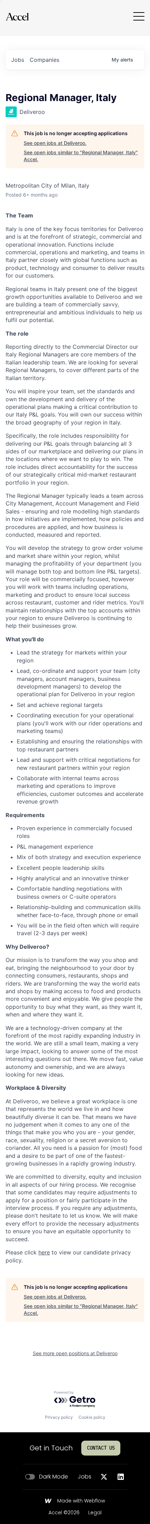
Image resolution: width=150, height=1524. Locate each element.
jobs (17, 59)
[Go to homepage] (17, 16)
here (44, 1252)
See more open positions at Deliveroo (75, 1353)
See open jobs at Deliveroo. (55, 143)
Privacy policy (59, 1417)
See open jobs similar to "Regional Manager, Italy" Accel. (81, 155)
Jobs (84, 1476)
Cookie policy (91, 1417)
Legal (95, 1513)
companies (44, 59)
